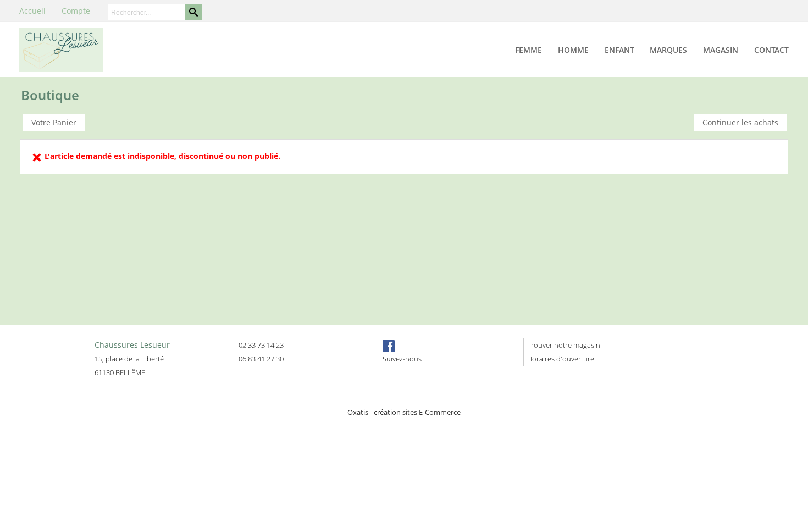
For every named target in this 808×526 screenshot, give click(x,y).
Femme (528, 50)
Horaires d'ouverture (560, 359)
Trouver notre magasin (563, 345)
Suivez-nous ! (404, 359)
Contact (771, 50)
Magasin (720, 50)
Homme (573, 50)
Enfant (619, 50)
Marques (668, 50)
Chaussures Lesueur (132, 344)
